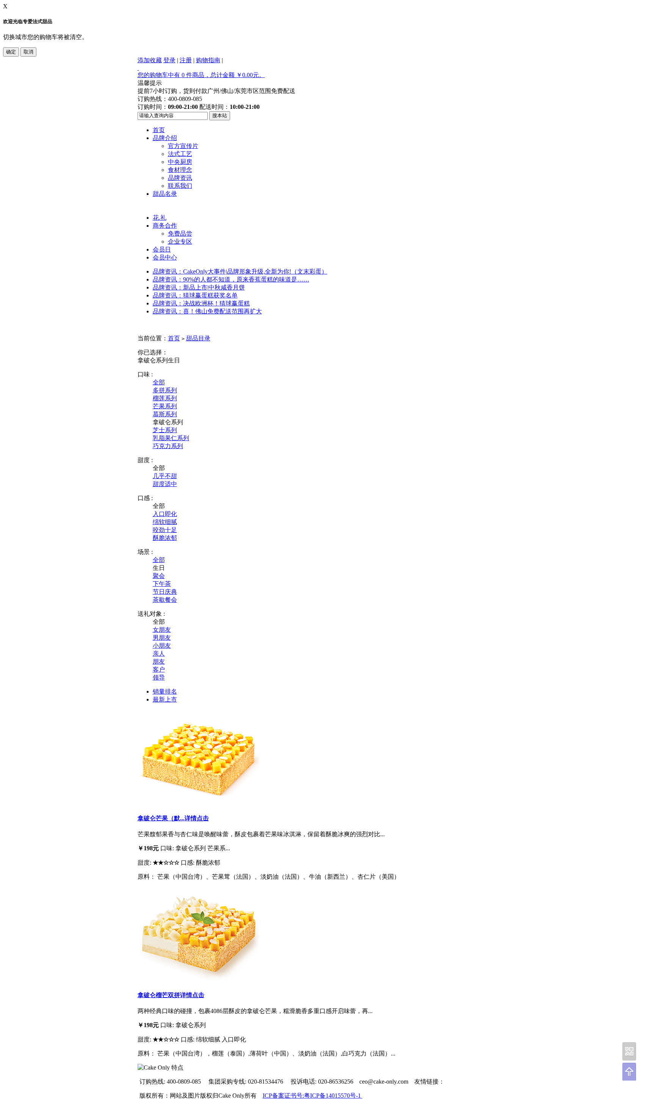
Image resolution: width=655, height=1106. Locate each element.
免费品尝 (180, 233)
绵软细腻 (165, 522)
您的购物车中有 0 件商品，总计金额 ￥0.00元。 (201, 75)
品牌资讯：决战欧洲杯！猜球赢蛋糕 (201, 303)
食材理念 (180, 170)
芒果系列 (165, 406)
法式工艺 (180, 154)
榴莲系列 (165, 398)
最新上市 (165, 699)
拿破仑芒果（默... (161, 818)
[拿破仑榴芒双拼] (198, 980)
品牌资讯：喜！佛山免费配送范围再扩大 (207, 311)
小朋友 (162, 645)
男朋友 (162, 637)
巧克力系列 (168, 446)
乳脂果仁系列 (171, 438)
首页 (159, 130)
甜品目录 (198, 338)
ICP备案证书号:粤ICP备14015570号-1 (312, 1095)
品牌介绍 (165, 138)
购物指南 (208, 60)
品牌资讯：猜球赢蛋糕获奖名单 (195, 295)
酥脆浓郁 (165, 538)
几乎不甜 (165, 476)
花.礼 (159, 217)
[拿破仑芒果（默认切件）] (198, 802)
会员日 (162, 249)
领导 (159, 677)
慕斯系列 (165, 414)
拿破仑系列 (153, 360)
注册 (186, 60)
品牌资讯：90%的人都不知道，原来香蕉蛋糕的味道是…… (231, 279)
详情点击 (197, 818)
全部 (159, 382)
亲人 (159, 653)
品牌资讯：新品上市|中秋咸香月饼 (199, 287)
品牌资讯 (180, 178)
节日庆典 (165, 591)
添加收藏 (150, 60)
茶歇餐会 (165, 599)
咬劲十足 (165, 530)
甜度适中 (165, 484)
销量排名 (165, 691)
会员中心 (165, 257)
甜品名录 (165, 193)
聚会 (159, 576)
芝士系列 (165, 430)
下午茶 (162, 584)
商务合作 (165, 225)
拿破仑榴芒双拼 (159, 995)
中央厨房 (180, 162)
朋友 (159, 661)
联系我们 (180, 185)
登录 (169, 60)
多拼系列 (165, 390)
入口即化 (165, 514)
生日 (174, 360)
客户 (159, 669)
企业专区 (180, 241)
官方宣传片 (183, 146)
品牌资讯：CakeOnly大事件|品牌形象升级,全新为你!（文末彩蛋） (240, 271)
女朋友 (162, 629)
